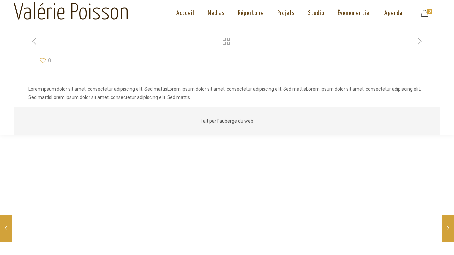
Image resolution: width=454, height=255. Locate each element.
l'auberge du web (235, 121)
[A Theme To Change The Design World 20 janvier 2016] (448, 228)
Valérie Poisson (71, 13)
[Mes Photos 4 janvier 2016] (6, 228)
